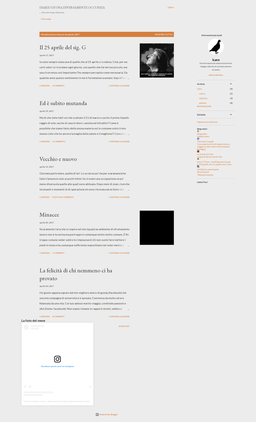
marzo (202, 93)
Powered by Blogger (108, 414)
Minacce (49, 214)
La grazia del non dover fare (209, 156)
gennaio (202, 103)
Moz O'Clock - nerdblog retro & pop (214, 161)
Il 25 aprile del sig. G (62, 47)
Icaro (216, 60)
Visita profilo (216, 75)
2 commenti (58, 86)
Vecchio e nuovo (58, 159)
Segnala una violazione (207, 122)
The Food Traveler (205, 141)
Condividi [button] (44, 86)
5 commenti (58, 253)
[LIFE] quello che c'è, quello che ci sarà (214, 164)
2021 (199, 89)
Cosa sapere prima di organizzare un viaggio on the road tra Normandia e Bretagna (213, 146)
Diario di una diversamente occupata (72, 7)
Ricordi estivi (203, 172)
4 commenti (58, 316)
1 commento (58, 141)
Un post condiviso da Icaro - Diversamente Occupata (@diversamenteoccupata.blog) (59, 401)
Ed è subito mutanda (63, 103)
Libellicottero (203, 136)
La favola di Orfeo (205, 154)
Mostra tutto (164, 34)
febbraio (203, 98)
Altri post (124, 326)
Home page (46, 19)
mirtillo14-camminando (208, 169)
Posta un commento (63, 197)
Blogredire (202, 134)
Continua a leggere (119, 86)
